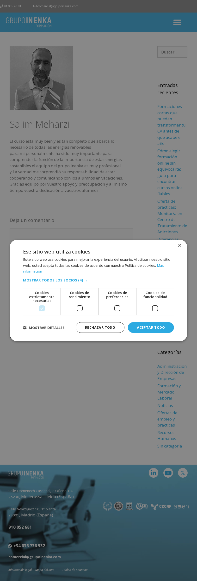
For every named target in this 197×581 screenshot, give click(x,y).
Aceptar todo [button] (151, 327)
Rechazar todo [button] (100, 327)
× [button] (179, 245)
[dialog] (98, 290)
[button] (98, 280)
